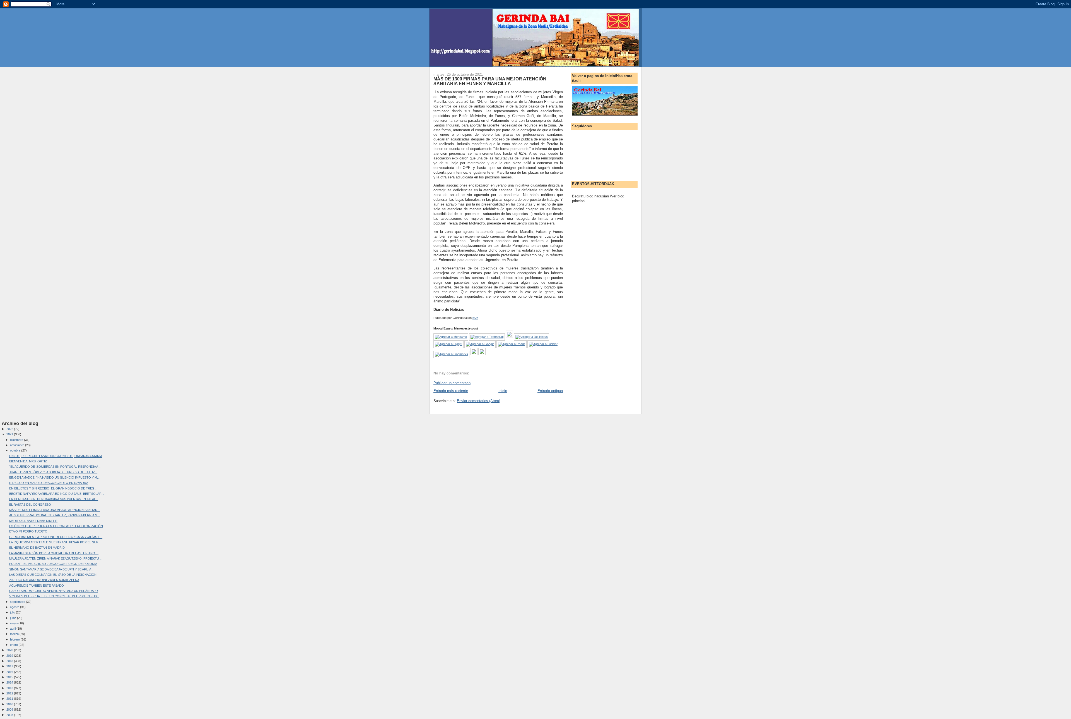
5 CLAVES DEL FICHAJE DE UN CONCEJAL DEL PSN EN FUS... (54, 596)
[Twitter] (482, 354)
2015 (10, 677)
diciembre (17, 439)
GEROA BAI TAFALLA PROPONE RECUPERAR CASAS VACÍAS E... (55, 537)
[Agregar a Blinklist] (543, 344)
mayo (14, 623)
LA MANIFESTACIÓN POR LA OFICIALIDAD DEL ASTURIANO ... (53, 553)
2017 (10, 666)
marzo (15, 634)
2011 (10, 698)
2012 (10, 693)
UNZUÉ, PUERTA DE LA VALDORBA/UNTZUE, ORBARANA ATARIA (55, 456)
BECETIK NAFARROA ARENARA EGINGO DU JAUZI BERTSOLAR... (56, 493)
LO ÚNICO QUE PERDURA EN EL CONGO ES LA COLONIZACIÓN (56, 526)
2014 (10, 682)
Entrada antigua (550, 391)
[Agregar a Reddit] (511, 344)
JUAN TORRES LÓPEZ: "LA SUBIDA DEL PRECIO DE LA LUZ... (53, 472)
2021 (10, 434)
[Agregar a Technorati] (487, 336)
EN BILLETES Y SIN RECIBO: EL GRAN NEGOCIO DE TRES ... (53, 488)
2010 (10, 704)
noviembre (17, 445)
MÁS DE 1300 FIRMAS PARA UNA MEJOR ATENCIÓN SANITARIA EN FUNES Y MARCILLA (489, 81)
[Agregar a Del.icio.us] (531, 336)
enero (14, 644)
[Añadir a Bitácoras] (509, 336)
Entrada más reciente (450, 391)
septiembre (18, 601)
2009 (10, 709)
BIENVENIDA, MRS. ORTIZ (28, 461)
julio (13, 612)
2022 (10, 429)
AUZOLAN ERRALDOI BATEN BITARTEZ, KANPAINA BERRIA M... (54, 515)
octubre (15, 450)
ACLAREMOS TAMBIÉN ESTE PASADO (36, 585)
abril (13, 628)
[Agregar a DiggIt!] (448, 344)
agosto (15, 607)
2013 (10, 688)
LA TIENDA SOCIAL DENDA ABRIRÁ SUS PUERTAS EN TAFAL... (53, 499)
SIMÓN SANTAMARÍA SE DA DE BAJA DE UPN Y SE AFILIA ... (51, 569)
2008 (10, 714)
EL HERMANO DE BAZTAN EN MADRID (37, 547)
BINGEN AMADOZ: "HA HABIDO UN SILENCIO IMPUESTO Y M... (54, 477)
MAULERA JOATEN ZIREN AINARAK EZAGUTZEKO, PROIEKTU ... (55, 558)
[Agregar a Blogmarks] (451, 354)
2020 (10, 650)
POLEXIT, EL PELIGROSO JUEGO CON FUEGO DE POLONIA (53, 563)
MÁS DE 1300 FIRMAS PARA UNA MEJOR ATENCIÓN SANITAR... (54, 510)
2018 (10, 661)
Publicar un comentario (452, 383)
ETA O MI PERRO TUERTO (28, 531)
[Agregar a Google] (480, 344)
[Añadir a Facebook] (473, 354)
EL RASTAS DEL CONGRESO (30, 504)
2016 (10, 671)
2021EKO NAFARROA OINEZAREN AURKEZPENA (44, 580)
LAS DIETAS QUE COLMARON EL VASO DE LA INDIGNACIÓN (53, 574)
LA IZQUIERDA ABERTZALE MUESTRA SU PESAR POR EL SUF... (54, 542)
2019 (10, 655)
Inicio (502, 391)
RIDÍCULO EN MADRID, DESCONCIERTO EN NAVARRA (48, 482)
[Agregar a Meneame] (450, 336)
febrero (15, 639)
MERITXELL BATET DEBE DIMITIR (33, 520)
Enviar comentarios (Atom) (478, 401)
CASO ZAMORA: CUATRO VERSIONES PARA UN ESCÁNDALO (53, 591)
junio (13, 618)
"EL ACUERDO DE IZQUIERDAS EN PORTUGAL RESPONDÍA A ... (55, 466)
